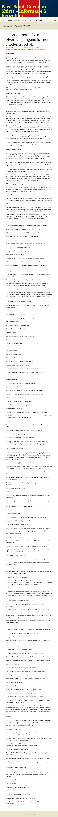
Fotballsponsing (40, 47)
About (24, 20)
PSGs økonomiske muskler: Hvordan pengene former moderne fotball (29, 40)
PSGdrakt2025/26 (30, 49)
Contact (31, 20)
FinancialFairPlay (25, 47)
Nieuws (17, 47)
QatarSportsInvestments (40, 49)
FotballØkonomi (33, 47)
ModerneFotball (9, 49)
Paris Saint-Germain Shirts (14, 20)
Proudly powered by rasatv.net (33, 814)
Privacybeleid (39, 20)
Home (3, 20)
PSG (24, 49)
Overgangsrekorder (18, 49)
